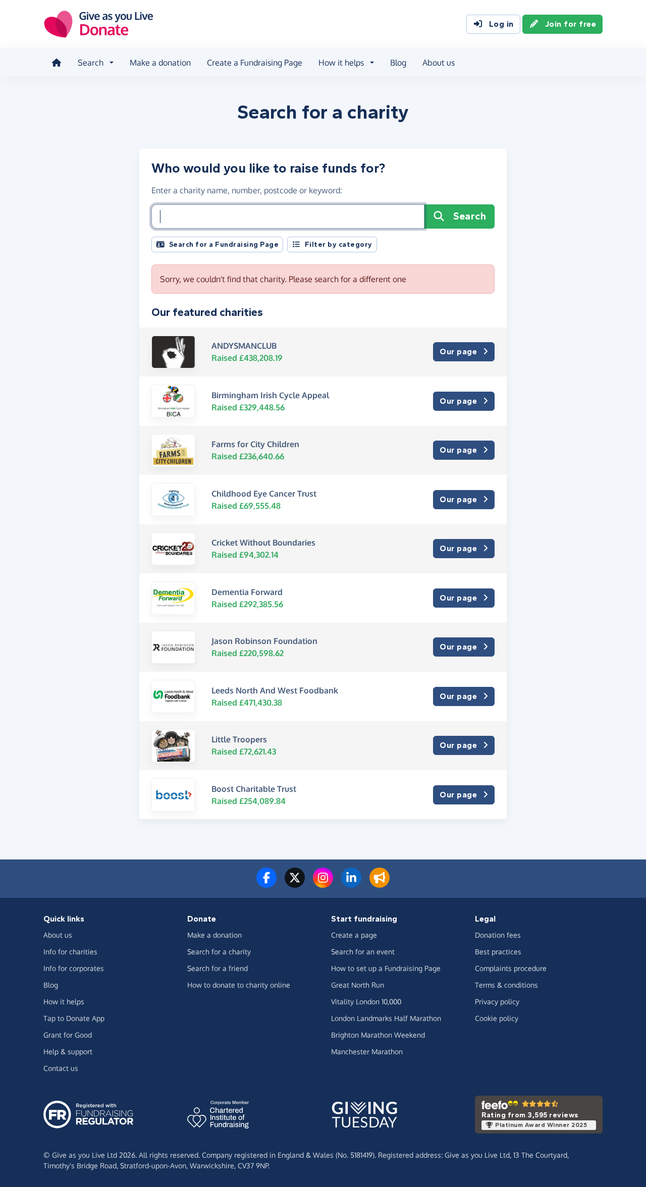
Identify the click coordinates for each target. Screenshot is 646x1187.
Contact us (60, 1068)
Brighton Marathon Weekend (378, 1035)
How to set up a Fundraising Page (386, 968)
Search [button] (90, 63)
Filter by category (338, 244)
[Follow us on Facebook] (266, 884)
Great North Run (357, 985)
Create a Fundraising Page (254, 63)
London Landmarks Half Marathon (386, 1018)
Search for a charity (219, 951)
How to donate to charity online (238, 985)
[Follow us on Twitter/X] (295, 884)
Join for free (571, 24)
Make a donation (160, 63)
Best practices (498, 951)
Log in (501, 24)
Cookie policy (496, 1018)
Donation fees (498, 935)
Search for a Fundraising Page (224, 244)
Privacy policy (497, 1001)
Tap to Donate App (73, 1018)
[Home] (56, 62)
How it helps (63, 1001)
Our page (458, 351)
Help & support (67, 1051)
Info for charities (70, 951)
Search (469, 216)
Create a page (354, 935)
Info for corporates (73, 968)
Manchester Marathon (367, 1051)
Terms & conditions (506, 985)
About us (438, 63)
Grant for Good (67, 1035)
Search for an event (363, 951)
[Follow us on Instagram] (323, 884)
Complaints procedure (511, 968)
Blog (398, 63)
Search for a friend (217, 968)
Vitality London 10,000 (366, 1001)
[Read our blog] (379, 884)
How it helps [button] (341, 63)
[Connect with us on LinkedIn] (351, 884)
